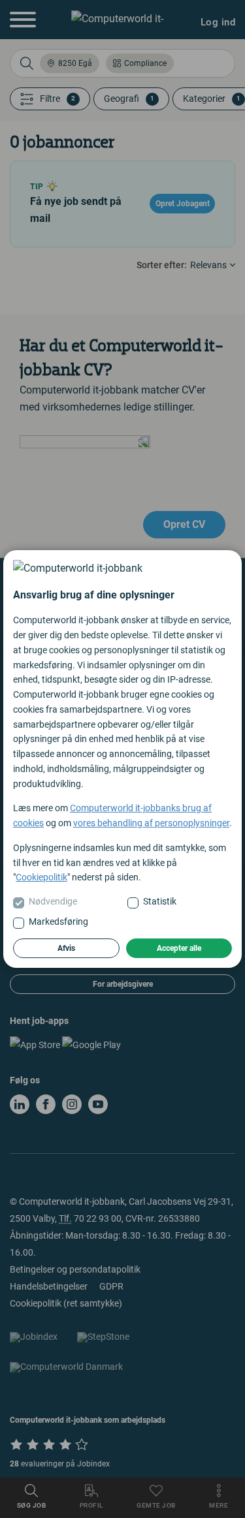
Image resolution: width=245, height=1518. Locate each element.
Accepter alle (179, 948)
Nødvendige (53, 901)
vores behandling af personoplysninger (151, 823)
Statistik (159, 901)
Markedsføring (58, 921)
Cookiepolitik (41, 877)
